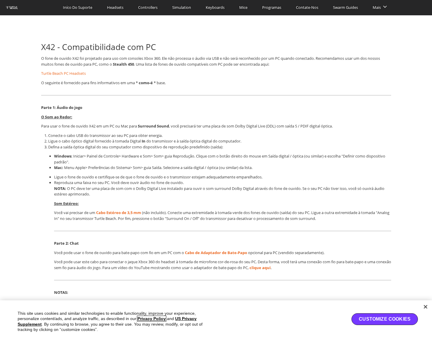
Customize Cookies (385, 319)
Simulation (181, 7)
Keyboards (215, 7)
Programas (271, 7)
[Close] (425, 306)
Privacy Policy (152, 318)
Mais (377, 7)
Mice (243, 7)
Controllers (148, 7)
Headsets (115, 7)
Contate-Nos (307, 7)
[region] (216, 319)
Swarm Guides (345, 7)
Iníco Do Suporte (77, 7)
